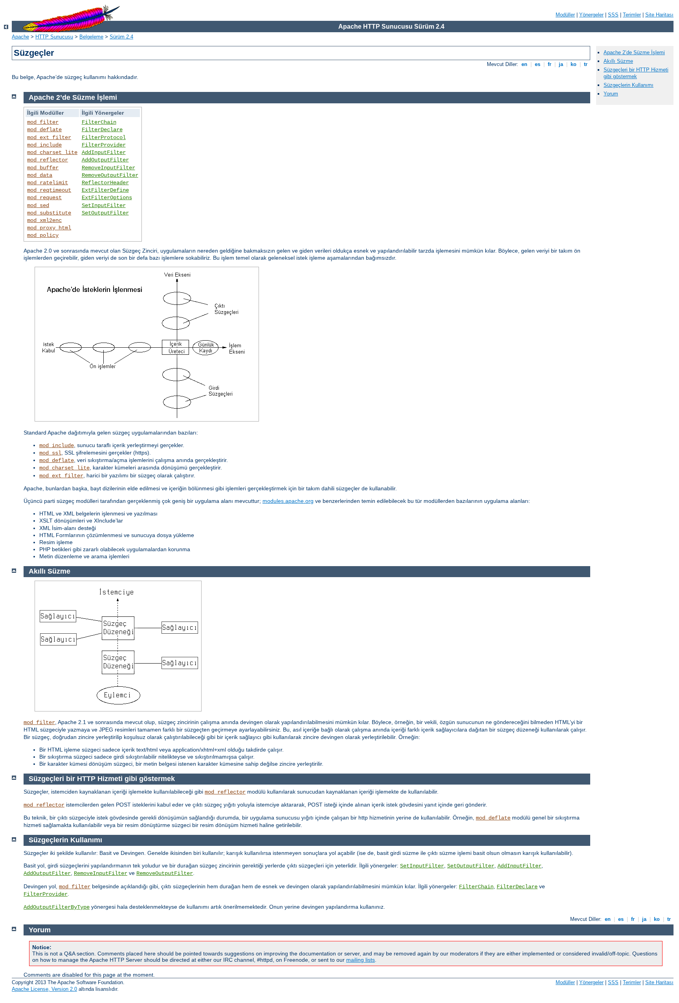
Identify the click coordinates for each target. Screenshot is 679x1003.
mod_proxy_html (49, 228)
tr (585, 64)
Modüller (565, 15)
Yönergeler (591, 15)
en (524, 64)
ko (573, 64)
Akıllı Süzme (618, 61)
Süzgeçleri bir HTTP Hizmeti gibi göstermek (636, 73)
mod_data (39, 175)
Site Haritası (659, 15)
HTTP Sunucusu (54, 37)
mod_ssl (50, 453)
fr (549, 64)
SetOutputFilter (105, 213)
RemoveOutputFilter (110, 175)
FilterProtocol (104, 137)
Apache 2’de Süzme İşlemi (634, 52)
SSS (613, 15)
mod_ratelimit (47, 183)
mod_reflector (47, 160)
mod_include (44, 145)
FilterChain (99, 122)
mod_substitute (49, 213)
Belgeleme (91, 37)
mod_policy (43, 235)
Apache (20, 37)
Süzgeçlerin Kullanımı (628, 85)
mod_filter (43, 122)
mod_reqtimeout (49, 190)
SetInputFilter (104, 205)
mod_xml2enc (44, 220)
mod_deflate (44, 130)
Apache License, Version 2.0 (44, 989)
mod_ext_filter (49, 137)
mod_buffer (43, 168)
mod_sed (38, 205)
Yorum (611, 94)
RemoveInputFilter (108, 168)
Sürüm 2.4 (121, 37)
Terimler (632, 15)
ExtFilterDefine (105, 190)
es (537, 64)
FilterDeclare (102, 130)
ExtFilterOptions (107, 197)
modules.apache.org (288, 501)
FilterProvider (104, 145)
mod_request (44, 197)
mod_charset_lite (52, 152)
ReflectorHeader (105, 183)
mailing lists (360, 960)
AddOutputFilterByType (57, 907)
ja (561, 64)
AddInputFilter (104, 152)
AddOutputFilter (105, 160)
